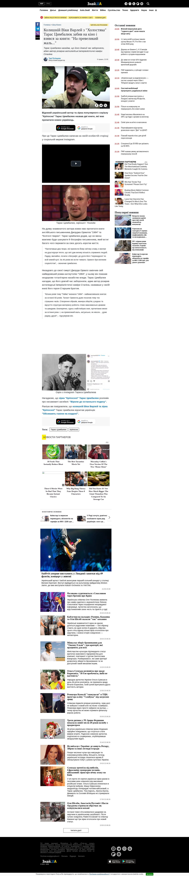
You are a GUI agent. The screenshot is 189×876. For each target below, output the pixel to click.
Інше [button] (151, 10)
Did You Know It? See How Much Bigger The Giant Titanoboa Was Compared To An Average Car (98, 493)
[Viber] (130, 3)
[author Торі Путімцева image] (46, 59)
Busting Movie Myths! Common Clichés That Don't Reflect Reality (137, 192)
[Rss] (133, 3)
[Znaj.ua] (94, 3)
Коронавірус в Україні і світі (81, 18)
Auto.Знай (85, 10)
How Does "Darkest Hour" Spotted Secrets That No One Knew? (136, 175)
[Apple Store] (114, 861)
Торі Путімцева (55, 58)
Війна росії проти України (55, 18)
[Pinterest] (141, 3)
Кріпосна (74, 429)
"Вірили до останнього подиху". (88, 401)
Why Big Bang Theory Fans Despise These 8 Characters (75, 491)
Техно (125, 10)
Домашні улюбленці (68, 10)
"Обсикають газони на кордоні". (60, 413)
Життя (95, 10)
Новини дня (100, 18)
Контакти (81, 856)
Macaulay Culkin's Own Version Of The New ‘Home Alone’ (98, 464)
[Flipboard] (137, 3)
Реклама (64, 856)
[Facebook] (37, 24)
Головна (44, 10)
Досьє (53, 10)
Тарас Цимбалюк (58, 429)
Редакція (73, 856)
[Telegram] (126, 3)
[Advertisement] (76, 336)
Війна (103, 10)
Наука (144, 10)
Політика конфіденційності (49, 856)
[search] (148, 4)
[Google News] (130, 849)
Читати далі (76, 830)
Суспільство (114, 10)
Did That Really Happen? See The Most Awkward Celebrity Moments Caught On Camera (136, 166)
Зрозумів (149, 874)
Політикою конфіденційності (99, 874)
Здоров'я (134, 10)
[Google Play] (128, 861)
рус (48, 4)
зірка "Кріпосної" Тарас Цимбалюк (79, 398)
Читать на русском (99, 25)
